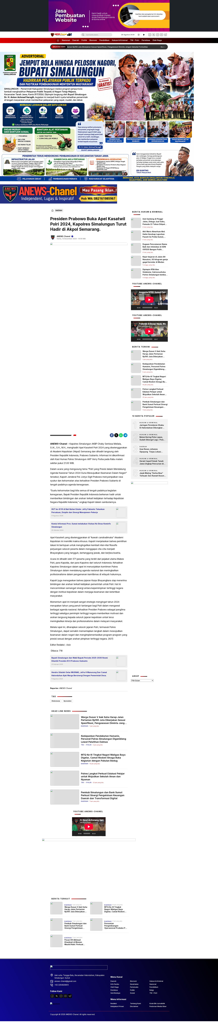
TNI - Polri (86, 745)
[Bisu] (98, 833)
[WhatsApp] (121, 435)
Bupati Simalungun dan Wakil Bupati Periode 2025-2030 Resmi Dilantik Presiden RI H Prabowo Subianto (79, 659)
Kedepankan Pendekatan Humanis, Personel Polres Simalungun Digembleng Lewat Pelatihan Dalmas (103, 739)
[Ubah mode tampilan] (138, 35)
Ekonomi (93, 40)
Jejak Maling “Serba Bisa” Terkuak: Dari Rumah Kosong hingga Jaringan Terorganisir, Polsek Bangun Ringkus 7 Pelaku (152, 474)
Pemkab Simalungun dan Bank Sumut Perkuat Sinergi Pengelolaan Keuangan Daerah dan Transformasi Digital (102, 795)
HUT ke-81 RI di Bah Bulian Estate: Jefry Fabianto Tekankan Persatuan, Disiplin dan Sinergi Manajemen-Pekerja (78, 510)
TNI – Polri (134, 40)
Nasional (66, 40)
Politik (84, 40)
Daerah (75, 40)
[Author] (52, 237)
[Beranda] (58, 40)
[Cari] (83, 34)
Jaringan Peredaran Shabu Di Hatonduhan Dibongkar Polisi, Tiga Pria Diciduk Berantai (152, 426)
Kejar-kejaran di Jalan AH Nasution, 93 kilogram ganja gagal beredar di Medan (155, 259)
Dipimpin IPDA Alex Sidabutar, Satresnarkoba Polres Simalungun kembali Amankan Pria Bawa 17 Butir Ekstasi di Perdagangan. (155, 274)
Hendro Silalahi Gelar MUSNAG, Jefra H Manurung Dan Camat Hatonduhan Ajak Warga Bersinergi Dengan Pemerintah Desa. (79, 674)
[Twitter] (153, 34)
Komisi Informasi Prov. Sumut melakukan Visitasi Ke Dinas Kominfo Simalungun (81, 525)
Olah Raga (157, 40)
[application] (89, 826)
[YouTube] (161, 34)
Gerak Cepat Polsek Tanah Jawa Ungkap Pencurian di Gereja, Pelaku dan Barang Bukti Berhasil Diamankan (152, 462)
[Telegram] (165, 34)
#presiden (67, 701)
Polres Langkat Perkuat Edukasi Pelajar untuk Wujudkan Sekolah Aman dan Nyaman (103, 776)
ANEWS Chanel (63, 236)
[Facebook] (150, 34)
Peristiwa (146, 40)
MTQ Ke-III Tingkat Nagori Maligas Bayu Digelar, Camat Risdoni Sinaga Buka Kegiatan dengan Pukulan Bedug (103, 757)
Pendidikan (104, 40)
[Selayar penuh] (102, 833)
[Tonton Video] (143, 35)
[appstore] (55, 1004)
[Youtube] (65, 996)
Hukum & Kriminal (120, 40)
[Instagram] (157, 34)
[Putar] (75, 833)
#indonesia (56, 701)
